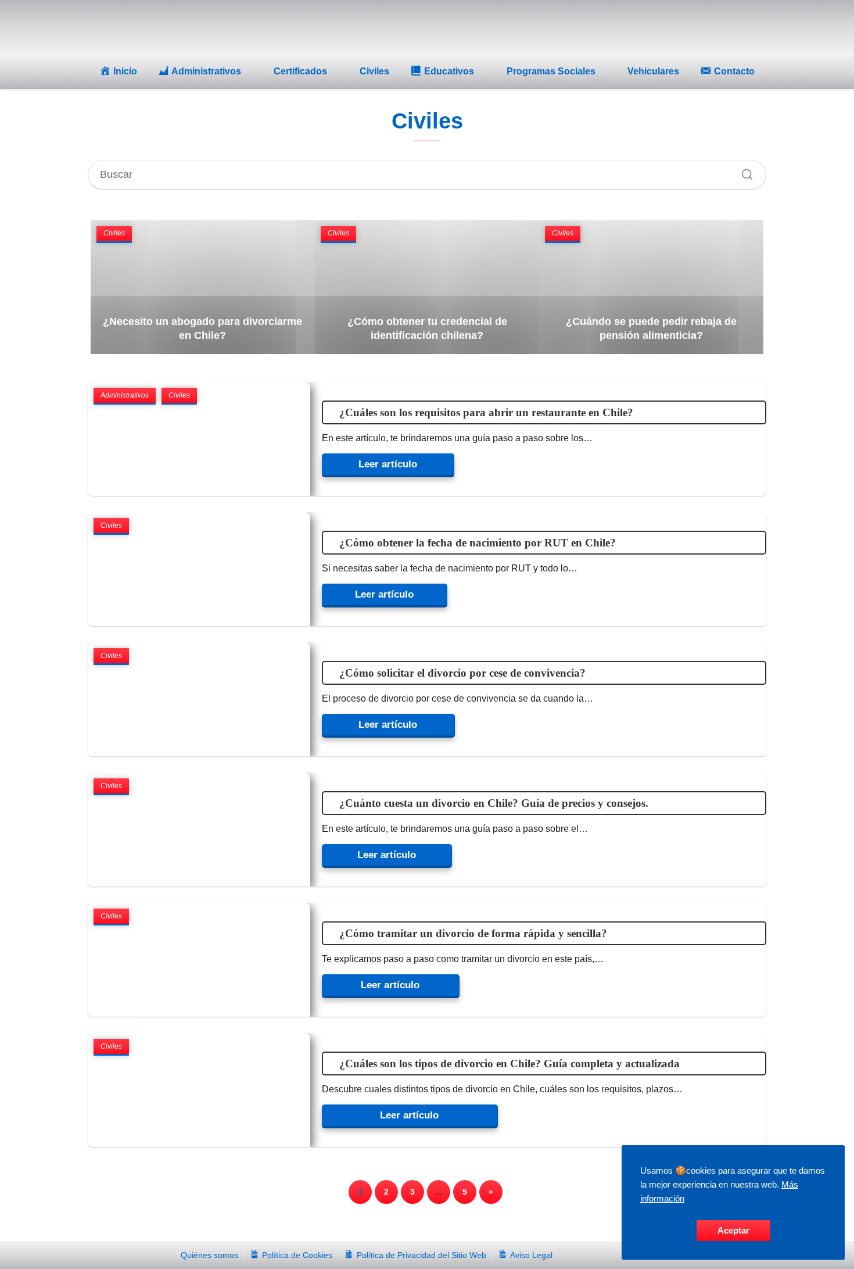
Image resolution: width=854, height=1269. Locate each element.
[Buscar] (743, 171)
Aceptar (733, 1230)
